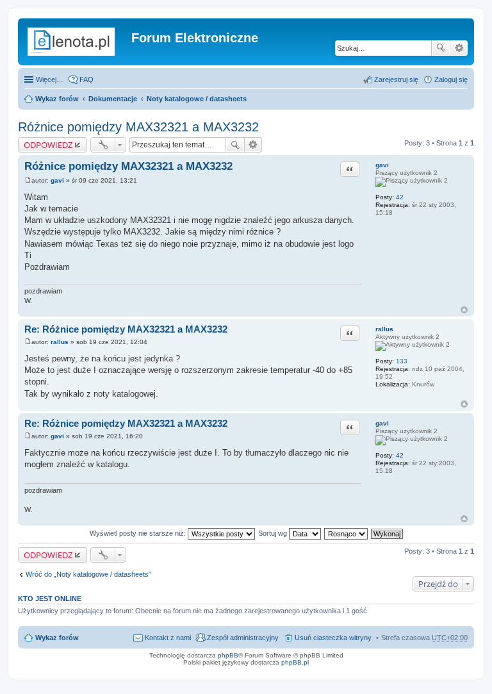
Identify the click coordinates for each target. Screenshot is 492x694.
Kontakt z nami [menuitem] (168, 637)
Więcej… (49, 79)
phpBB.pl (295, 662)
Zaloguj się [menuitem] (451, 79)
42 (400, 197)
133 (401, 361)
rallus (384, 329)
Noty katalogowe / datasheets (197, 99)
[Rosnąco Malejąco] (346, 533)
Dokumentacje (112, 99)
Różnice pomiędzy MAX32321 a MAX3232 (138, 127)
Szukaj (440, 48)
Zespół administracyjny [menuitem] (243, 637)
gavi (382, 165)
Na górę (464, 309)
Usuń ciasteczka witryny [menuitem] (333, 637)
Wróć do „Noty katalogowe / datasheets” (88, 574)
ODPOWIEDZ (48, 145)
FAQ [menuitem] (86, 79)
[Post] (27, 180)
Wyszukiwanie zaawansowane (459, 48)
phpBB (228, 655)
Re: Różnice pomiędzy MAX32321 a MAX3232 (125, 329)
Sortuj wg (273, 533)
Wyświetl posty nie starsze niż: (139, 533)
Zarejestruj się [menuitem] (396, 79)
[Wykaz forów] (76, 41)
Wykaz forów (57, 99)
